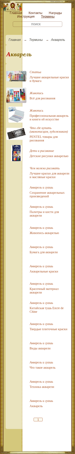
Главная (16, 13)
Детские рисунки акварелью (49, 156)
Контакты (35, 13)
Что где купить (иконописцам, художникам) (49, 129)
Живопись (36, 93)
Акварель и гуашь (41, 187)
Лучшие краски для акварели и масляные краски (49, 175)
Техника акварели (42, 386)
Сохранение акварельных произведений (47, 194)
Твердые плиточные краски (48, 329)
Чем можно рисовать (45, 168)
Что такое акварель (42, 367)
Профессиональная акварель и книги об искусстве (49, 117)
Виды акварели (40, 348)
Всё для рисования (42, 98)
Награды (55, 13)
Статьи (35, 72)
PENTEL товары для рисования (44, 138)
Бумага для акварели (44, 252)
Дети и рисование (42, 150)
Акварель (58, 39)
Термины (48, 16)
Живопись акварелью (44, 233)
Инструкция (26, 16)
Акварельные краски (44, 271)
